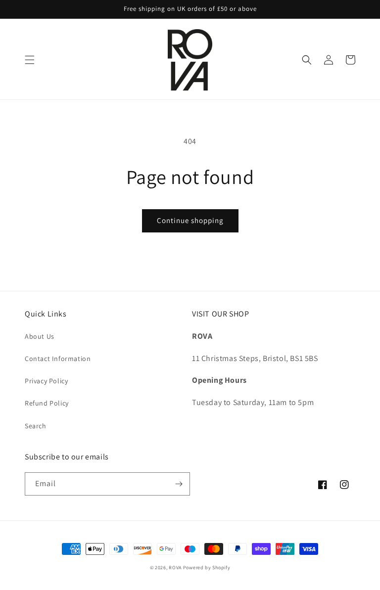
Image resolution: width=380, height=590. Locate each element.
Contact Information (58, 358)
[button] (30, 60)
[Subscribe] (179, 484)
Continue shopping (190, 220)
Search (36, 425)
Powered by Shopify (207, 567)
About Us (39, 336)
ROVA (176, 567)
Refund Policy (47, 403)
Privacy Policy (46, 380)
